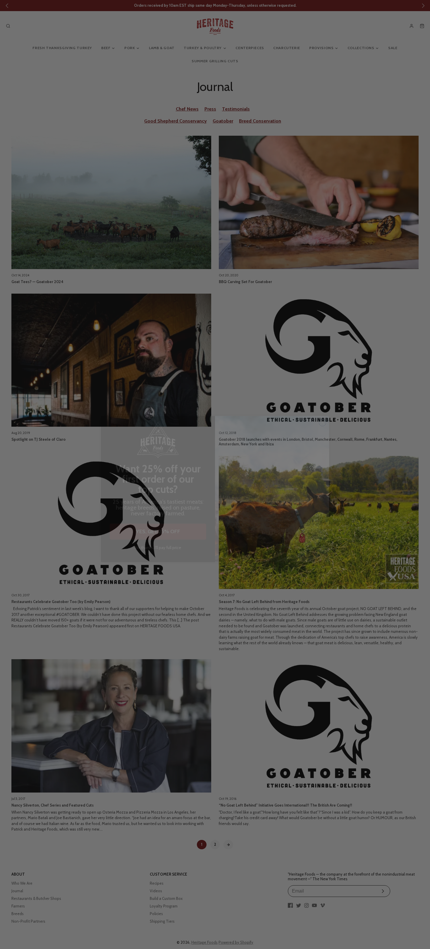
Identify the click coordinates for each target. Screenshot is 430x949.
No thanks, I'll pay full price (158, 533)
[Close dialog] (322, 408)
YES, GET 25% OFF (158, 517)
